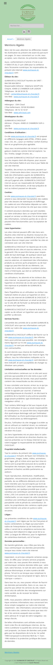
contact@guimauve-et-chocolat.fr (25, 94)
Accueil (10, 39)
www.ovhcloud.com (22, 112)
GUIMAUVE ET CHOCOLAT (25, 660)
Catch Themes (34, 663)
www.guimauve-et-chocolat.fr (26, 96)
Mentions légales (12, 652)
